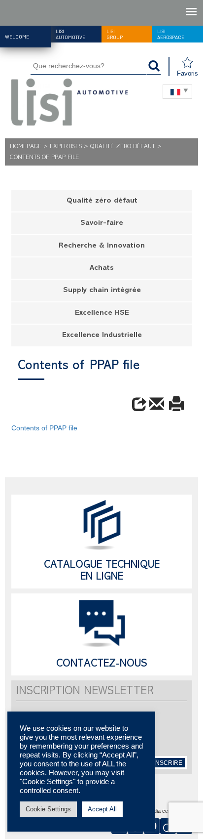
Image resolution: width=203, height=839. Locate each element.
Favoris (187, 73)
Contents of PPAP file (44, 428)
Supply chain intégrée (102, 290)
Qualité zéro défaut (122, 147)
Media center (161, 811)
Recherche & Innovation (102, 246)
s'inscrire (165, 762)
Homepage (25, 147)
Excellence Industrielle (102, 335)
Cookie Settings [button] (48, 809)
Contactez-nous (101, 664)
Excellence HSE (102, 313)
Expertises (66, 147)
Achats (102, 268)
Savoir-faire (101, 223)
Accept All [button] (102, 809)
